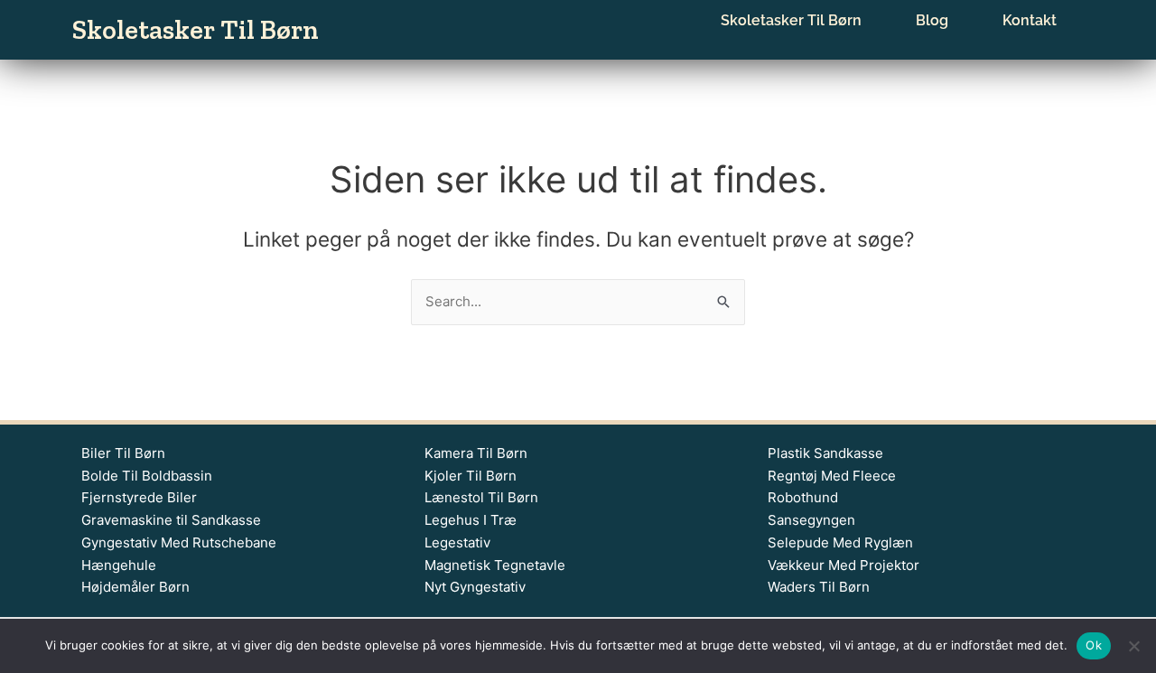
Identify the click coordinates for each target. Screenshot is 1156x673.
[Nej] (1133, 646)
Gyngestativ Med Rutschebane (178, 542)
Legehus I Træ (470, 519)
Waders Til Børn (819, 586)
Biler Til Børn (123, 453)
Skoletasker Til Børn (195, 30)
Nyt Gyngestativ (475, 586)
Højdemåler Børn (135, 586)
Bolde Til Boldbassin (146, 475)
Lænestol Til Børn (481, 497)
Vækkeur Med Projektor (843, 565)
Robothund (803, 497)
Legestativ (457, 542)
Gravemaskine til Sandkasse (171, 519)
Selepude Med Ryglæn (840, 542)
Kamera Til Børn (475, 453)
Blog (932, 20)
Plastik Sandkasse (825, 453)
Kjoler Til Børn (470, 475)
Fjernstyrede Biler (139, 497)
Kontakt (1029, 20)
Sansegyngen (811, 519)
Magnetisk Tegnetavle (494, 565)
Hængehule (118, 565)
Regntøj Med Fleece (832, 475)
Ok (1094, 645)
